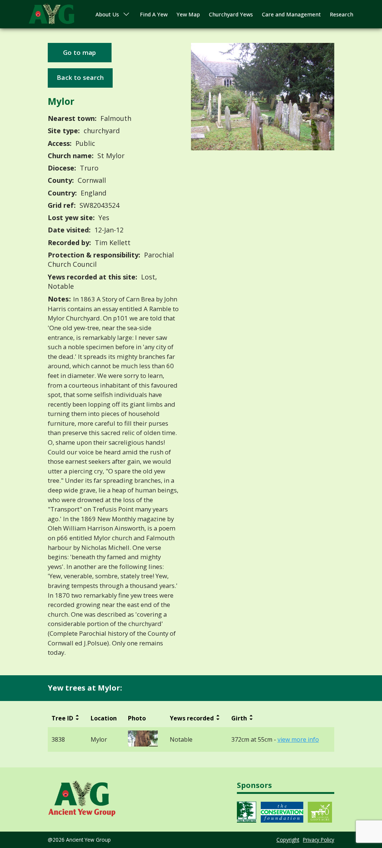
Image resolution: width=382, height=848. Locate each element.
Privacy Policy (318, 839)
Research (341, 14)
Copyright (287, 839)
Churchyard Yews (231, 14)
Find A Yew (153, 14)
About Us (107, 14)
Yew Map (188, 14)
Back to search (80, 77)
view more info (298, 740)
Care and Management (291, 14)
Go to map (79, 52)
